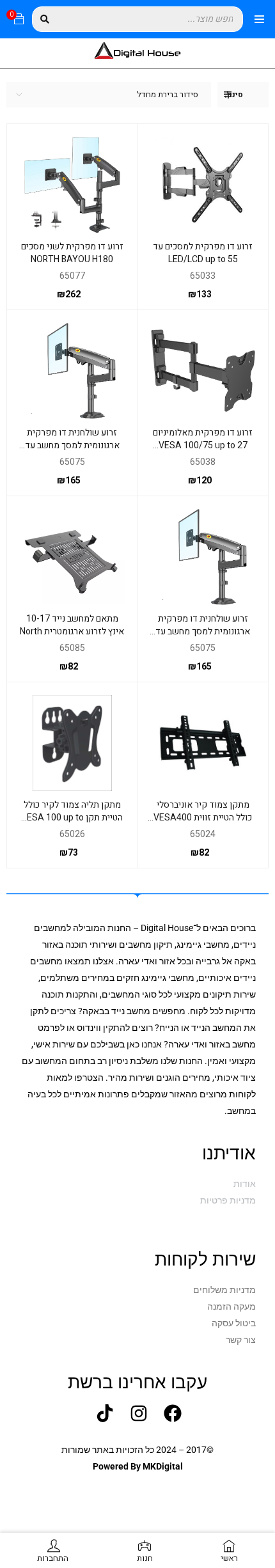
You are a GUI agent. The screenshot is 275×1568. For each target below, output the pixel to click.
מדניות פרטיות (228, 1200)
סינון (235, 94)
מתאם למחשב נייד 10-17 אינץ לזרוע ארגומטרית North (72, 625)
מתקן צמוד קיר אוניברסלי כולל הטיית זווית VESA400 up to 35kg (202, 817)
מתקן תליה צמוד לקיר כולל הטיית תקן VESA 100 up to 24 (72, 817)
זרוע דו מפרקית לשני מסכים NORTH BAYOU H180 (72, 253)
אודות (244, 1184)
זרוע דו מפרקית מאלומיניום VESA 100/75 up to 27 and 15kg (203, 445)
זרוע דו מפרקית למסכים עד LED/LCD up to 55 (203, 253)
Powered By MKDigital (138, 1466)
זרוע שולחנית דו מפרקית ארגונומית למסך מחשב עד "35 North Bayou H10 (72, 445)
